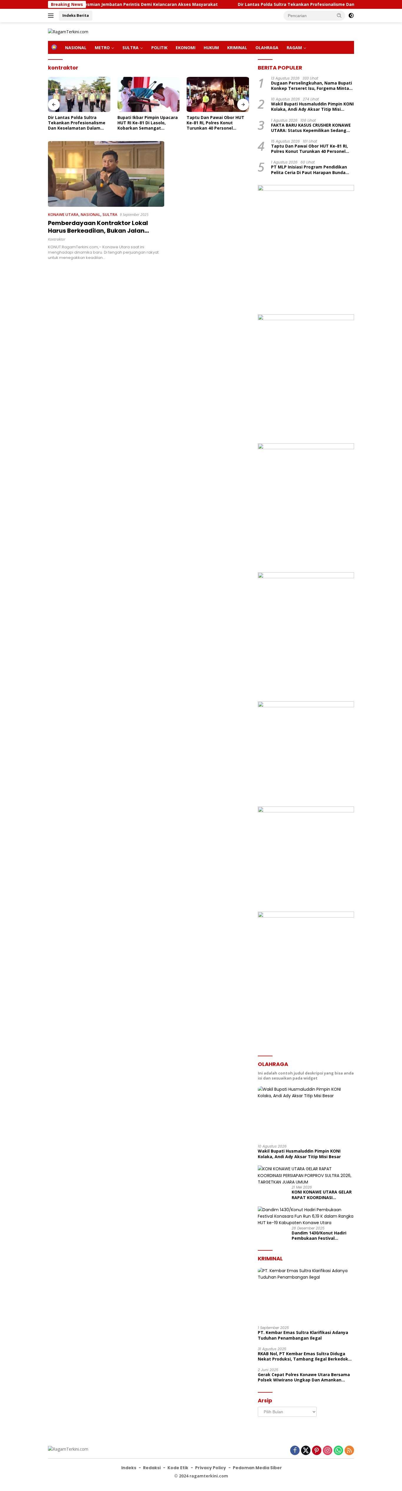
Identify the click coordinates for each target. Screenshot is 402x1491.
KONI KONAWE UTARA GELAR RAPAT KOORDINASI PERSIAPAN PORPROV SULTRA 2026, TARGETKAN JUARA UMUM (322, 1194)
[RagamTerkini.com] (68, 31)
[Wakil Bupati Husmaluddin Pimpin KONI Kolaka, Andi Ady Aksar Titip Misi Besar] (306, 1113)
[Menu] (52, 16)
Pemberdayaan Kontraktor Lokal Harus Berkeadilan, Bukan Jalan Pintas (98, 230)
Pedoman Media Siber (257, 1468)
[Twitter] (305, 1451)
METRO (102, 47)
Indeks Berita (75, 15)
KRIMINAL (237, 47)
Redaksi (152, 1468)
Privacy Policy (210, 1468)
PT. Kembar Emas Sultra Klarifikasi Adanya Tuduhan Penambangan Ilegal (303, 1335)
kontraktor (56, 239)
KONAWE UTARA (63, 214)
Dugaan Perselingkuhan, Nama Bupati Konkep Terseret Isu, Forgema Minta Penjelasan (311, 85)
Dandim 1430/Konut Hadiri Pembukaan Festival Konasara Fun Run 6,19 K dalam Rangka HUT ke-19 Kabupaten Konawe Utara (319, 1235)
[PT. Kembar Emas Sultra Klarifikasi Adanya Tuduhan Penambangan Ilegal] (306, 1294)
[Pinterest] (316, 1451)
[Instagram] (327, 1451)
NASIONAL (76, 47)
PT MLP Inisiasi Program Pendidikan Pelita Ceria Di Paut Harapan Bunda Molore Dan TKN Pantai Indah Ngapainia (309, 170)
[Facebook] (295, 1451)
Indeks (128, 1468)
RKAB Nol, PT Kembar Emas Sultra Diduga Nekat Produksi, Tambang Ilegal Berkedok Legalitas (303, 1356)
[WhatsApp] (338, 1451)
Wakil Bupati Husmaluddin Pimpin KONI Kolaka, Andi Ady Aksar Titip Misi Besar (312, 107)
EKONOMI (185, 47)
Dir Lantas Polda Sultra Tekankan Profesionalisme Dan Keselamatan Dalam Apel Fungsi (295, 4)
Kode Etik (177, 1468)
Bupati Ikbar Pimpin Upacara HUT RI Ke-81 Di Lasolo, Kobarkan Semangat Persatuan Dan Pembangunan (147, 123)
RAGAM (294, 47)
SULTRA (130, 47)
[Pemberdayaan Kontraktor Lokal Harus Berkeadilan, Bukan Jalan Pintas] (106, 173)
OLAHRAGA (266, 47)
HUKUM (211, 47)
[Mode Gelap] (351, 16)
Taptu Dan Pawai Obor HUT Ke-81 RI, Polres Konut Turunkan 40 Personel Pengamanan (215, 123)
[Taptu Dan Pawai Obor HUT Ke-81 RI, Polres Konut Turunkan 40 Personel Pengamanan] (218, 94)
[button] (339, 15)
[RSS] (349, 1451)
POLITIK (159, 47)
